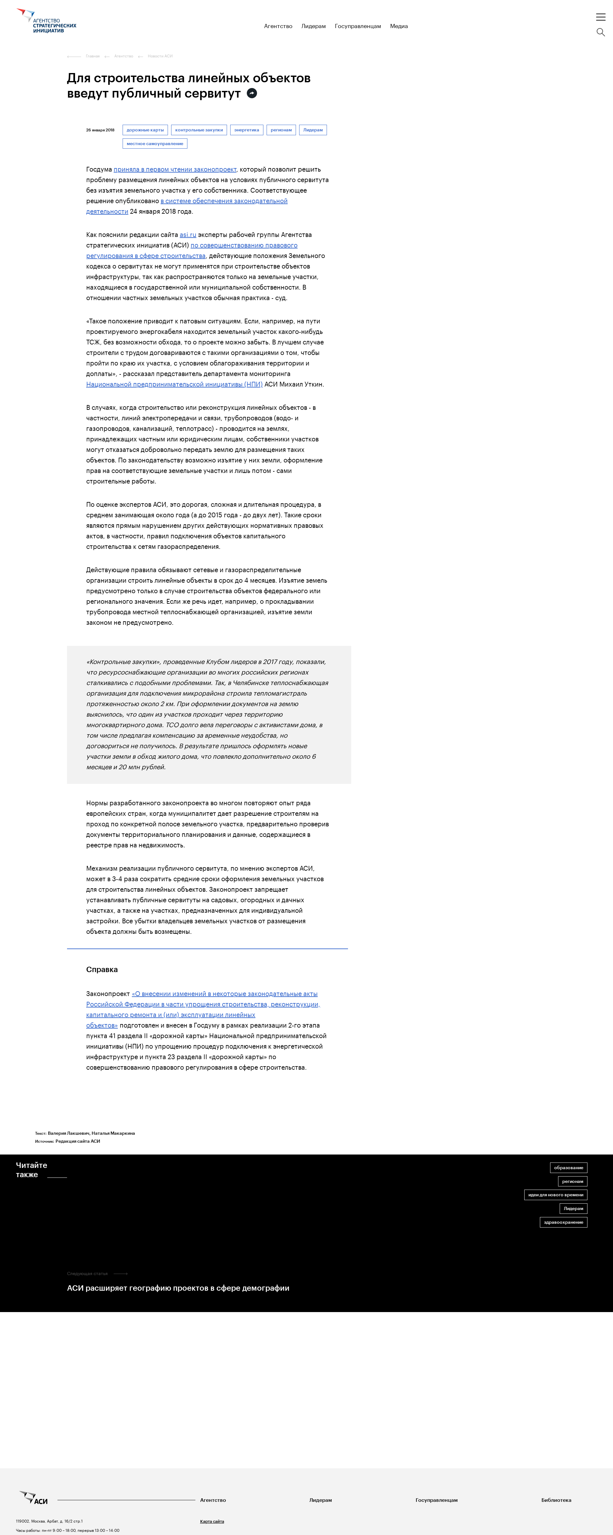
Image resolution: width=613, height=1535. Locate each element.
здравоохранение (563, 1222)
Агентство (213, 1500)
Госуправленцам (437, 1500)
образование (568, 1167)
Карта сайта (212, 1521)
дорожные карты (145, 130)
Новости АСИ (160, 55)
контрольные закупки (199, 130)
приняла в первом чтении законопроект (175, 168)
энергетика (246, 130)
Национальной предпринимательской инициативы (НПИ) (174, 383)
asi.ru (188, 233)
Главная (93, 55)
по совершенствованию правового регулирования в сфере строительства (192, 249)
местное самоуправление (155, 143)
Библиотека (556, 1500)
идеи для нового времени (555, 1195)
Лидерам (313, 130)
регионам (281, 130)
